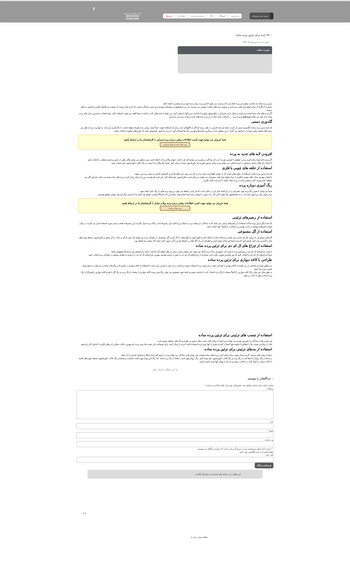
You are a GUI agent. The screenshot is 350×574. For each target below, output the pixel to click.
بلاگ (211, 16)
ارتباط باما (181, 16)
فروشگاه (222, 16)
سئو (168, 567)
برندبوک (169, 16)
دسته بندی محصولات (260, 16)
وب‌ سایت (269, 440)
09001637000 (132, 16)
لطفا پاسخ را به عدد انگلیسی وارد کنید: (256, 452)
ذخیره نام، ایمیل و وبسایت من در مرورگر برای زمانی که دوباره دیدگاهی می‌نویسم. (234, 449)
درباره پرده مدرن (197, 16)
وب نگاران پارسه (158, 567)
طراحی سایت (177, 567)
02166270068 (132, 18)
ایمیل (270, 431)
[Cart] (78, 8)
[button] (148, 474)
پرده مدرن (235, 16)
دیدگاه (270, 389)
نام (271, 422)
